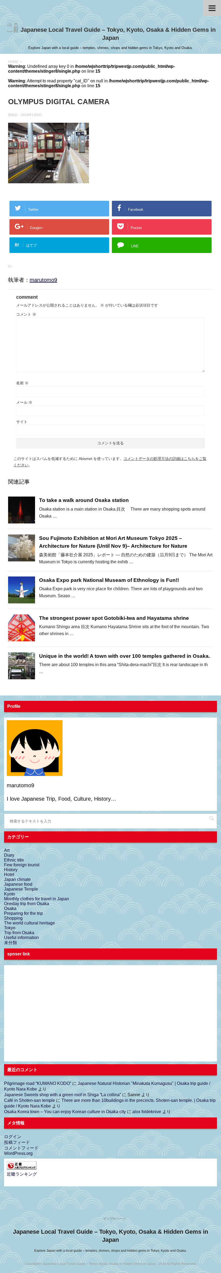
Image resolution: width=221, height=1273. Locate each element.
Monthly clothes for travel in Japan (36, 898)
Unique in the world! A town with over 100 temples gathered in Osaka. (124, 656)
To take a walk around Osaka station (84, 500)
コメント (26, 314)
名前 (22, 383)
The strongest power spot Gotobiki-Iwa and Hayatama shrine (114, 618)
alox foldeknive (146, 1111)
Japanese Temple (21, 889)
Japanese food (18, 884)
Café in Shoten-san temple (29, 1100)
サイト (21, 422)
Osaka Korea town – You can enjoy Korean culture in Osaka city (65, 1111)
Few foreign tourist (21, 865)
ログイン (12, 1136)
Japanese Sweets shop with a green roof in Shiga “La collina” (62, 1094)
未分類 (10, 942)
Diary (9, 855)
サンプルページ (114, 1219)
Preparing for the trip (23, 913)
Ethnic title (14, 860)
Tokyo (9, 928)
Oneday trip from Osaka (26, 903)
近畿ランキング (22, 1174)
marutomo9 (43, 280)
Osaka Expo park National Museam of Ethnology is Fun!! (109, 580)
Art (6, 850)
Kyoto (9, 894)
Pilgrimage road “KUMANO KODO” (37, 1083)
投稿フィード (17, 1142)
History (11, 869)
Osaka (10, 908)
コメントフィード (21, 1148)
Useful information (21, 937)
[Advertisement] (47, 1017)
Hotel (9, 874)
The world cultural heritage (29, 923)
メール (24, 402)
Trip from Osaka (19, 932)
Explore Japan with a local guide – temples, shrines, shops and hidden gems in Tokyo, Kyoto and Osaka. (110, 1251)
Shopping (13, 918)
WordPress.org (18, 1153)
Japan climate (17, 879)
